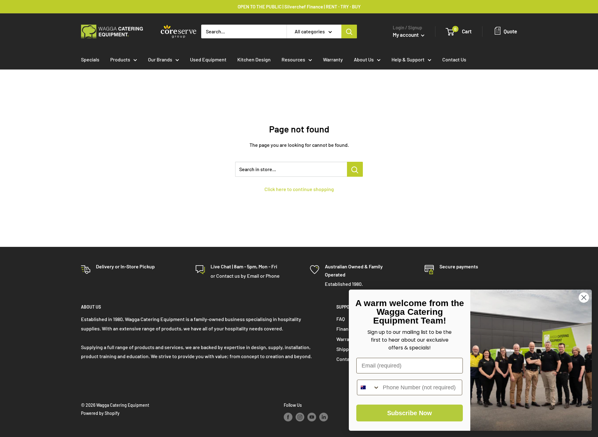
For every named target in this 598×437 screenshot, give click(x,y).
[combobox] (368, 387)
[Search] (349, 31)
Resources (293, 59)
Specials (90, 59)
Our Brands (160, 59)
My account (406, 34)
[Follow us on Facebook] (288, 417)
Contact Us (454, 59)
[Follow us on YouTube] (311, 417)
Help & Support (408, 59)
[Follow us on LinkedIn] (323, 417)
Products (120, 59)
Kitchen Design (254, 59)
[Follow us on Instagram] (300, 417)
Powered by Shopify (100, 413)
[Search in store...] (355, 169)
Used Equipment (208, 59)
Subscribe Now (409, 413)
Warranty (333, 59)
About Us (364, 59)
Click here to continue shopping (299, 189)
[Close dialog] (583, 297)
